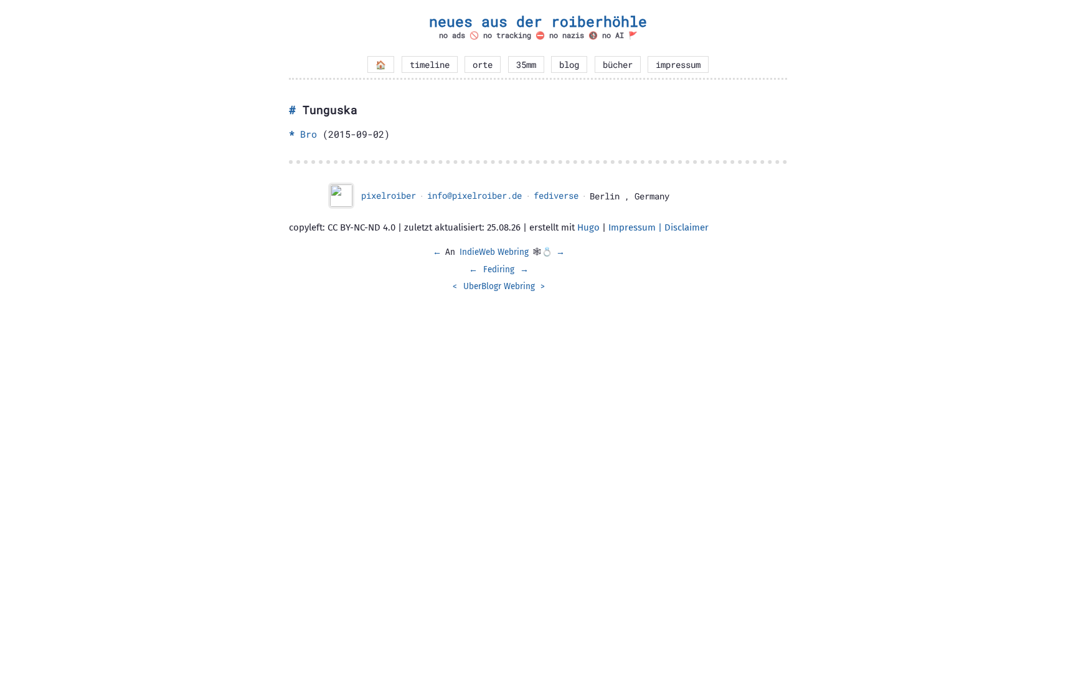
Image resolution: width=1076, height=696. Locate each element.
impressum (678, 64)
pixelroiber (388, 195)
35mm (526, 64)
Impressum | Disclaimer (658, 227)
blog (569, 64)
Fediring (498, 269)
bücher (618, 64)
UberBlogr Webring (499, 286)
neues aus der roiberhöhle (538, 21)
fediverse (556, 195)
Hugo (588, 227)
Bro (308, 134)
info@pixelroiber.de (474, 195)
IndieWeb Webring (494, 252)
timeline (430, 64)
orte (483, 64)
